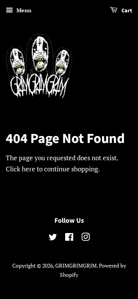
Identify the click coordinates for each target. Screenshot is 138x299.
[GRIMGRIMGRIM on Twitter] (53, 238)
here (28, 168)
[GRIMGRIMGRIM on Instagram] (85, 238)
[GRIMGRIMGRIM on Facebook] (69, 238)
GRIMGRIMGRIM (76, 265)
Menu (23, 10)
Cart (126, 11)
